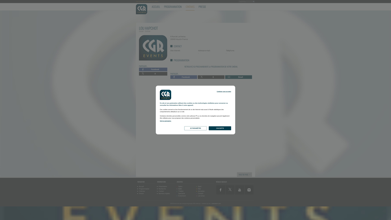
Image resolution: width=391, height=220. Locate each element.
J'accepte (220, 128)
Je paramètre (195, 128)
